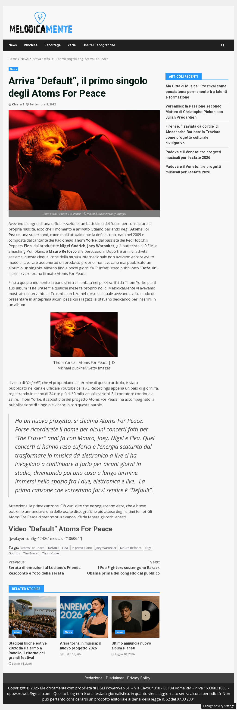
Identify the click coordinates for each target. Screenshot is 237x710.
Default (53, 548)
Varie (72, 45)
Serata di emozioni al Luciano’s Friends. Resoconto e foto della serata (45, 567)
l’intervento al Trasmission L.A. (52, 293)
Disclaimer (115, 677)
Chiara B (18, 104)
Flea (65, 548)
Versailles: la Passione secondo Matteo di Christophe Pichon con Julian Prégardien (194, 112)
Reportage (52, 45)
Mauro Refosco (131, 548)
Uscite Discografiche (99, 45)
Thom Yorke (50, 553)
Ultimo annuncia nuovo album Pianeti (135, 617)
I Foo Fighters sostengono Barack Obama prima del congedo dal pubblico (123, 567)
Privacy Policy (138, 677)
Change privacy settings (218, 706)
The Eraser (31, 553)
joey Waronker (106, 548)
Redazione (93, 677)
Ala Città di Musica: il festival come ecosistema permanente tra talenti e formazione (196, 91)
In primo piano (82, 548)
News (13, 45)
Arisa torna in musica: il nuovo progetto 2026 (84, 617)
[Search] (222, 45)
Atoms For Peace (32, 548)
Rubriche (30, 45)
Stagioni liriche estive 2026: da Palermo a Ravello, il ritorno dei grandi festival (32, 617)
